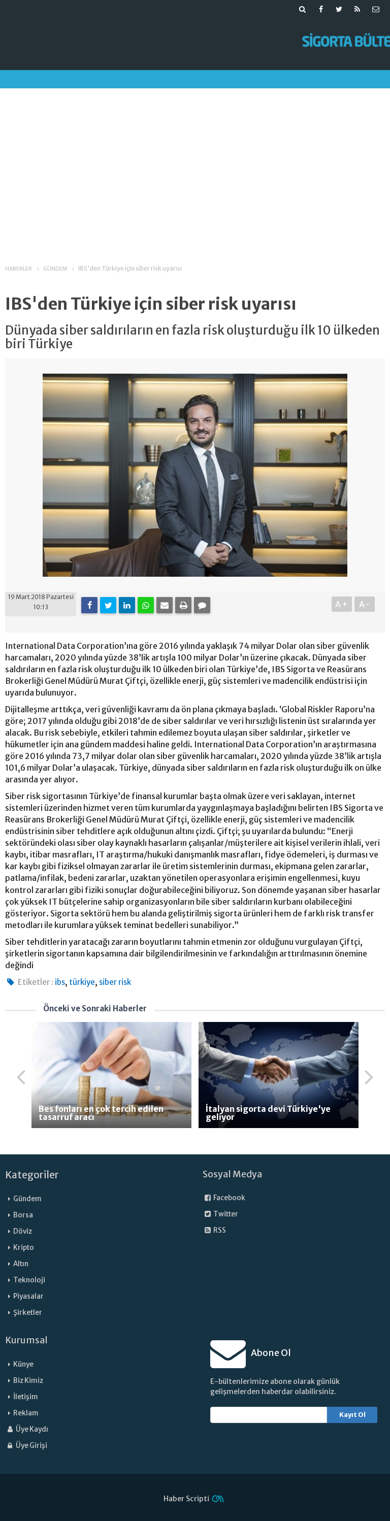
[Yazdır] (183, 605)
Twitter (225, 1214)
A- (365, 604)
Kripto (23, 1247)
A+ (342, 604)
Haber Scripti (186, 1498)
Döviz (22, 1231)
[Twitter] (108, 605)
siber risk (115, 982)
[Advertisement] (195, 167)
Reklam (26, 1413)
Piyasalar (28, 1296)
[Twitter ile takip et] (339, 9)
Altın (20, 1264)
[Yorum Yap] (202, 605)
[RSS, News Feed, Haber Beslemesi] (357, 9)
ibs (60, 982)
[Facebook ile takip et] (321, 9)
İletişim (25, 1397)
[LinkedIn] (127, 605)
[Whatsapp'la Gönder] (146, 605)
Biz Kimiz (28, 1380)
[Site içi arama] (303, 9)
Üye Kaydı (31, 1429)
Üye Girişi (31, 1445)
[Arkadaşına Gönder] (164, 605)
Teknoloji (29, 1280)
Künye (23, 1364)
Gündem (27, 1199)
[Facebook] (89, 605)
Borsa (23, 1215)
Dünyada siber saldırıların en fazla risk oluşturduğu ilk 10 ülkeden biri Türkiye (192, 337)
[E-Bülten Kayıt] (376, 9)
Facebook (228, 1198)
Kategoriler (32, 1175)
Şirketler (27, 1312)
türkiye (82, 982)
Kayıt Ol (352, 1414)
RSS (219, 1230)
